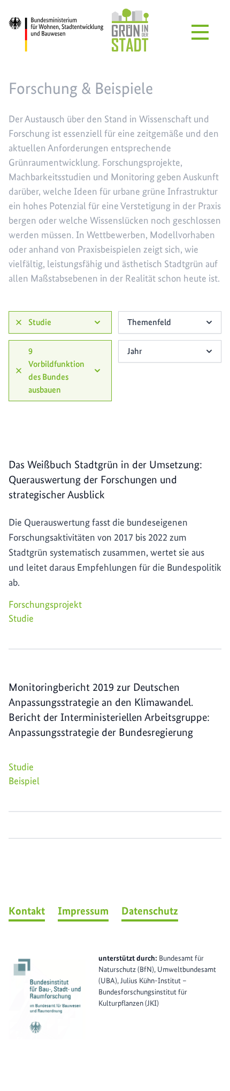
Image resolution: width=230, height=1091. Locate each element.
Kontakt (27, 910)
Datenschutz (149, 910)
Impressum (83, 910)
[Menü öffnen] (200, 32)
